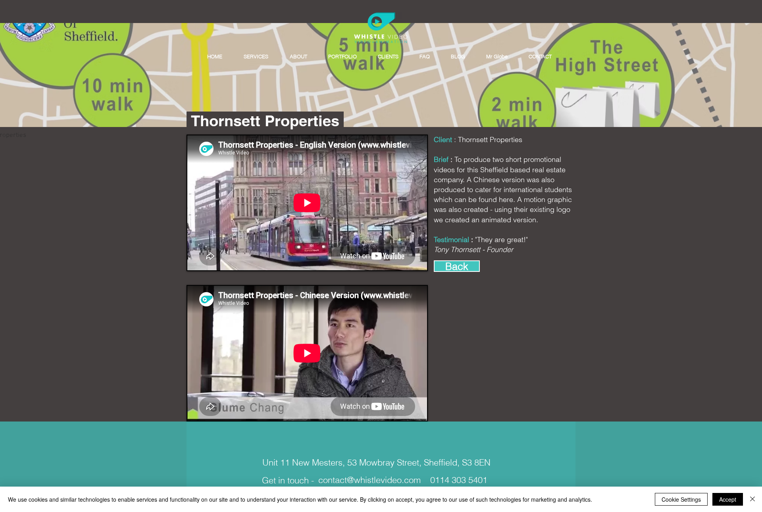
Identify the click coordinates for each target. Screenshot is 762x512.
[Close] (752, 499)
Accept (727, 499)
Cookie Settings (681, 499)
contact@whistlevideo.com (369, 479)
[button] (256, 57)
